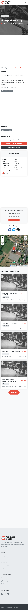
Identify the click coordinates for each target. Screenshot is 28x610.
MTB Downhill (5, 566)
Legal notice (4, 580)
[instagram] (5, 594)
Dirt (2, 560)
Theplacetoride (19, 68)
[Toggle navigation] (25, 2)
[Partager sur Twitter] (14, 230)
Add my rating (14, 220)
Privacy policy (5, 582)
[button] (14, 249)
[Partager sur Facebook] (10, 230)
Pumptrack (4, 558)
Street (3, 564)
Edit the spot (7, 91)
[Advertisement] (14, 51)
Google (25, 266)
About (3, 578)
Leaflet (13, 266)
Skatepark (4, 556)
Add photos (7, 130)
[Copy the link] (18, 230)
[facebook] (2, 594)
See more (14, 392)
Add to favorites (14, 147)
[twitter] (8, 594)
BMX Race (4, 562)
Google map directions (14, 143)
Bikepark (3, 568)
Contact (3, 584)
